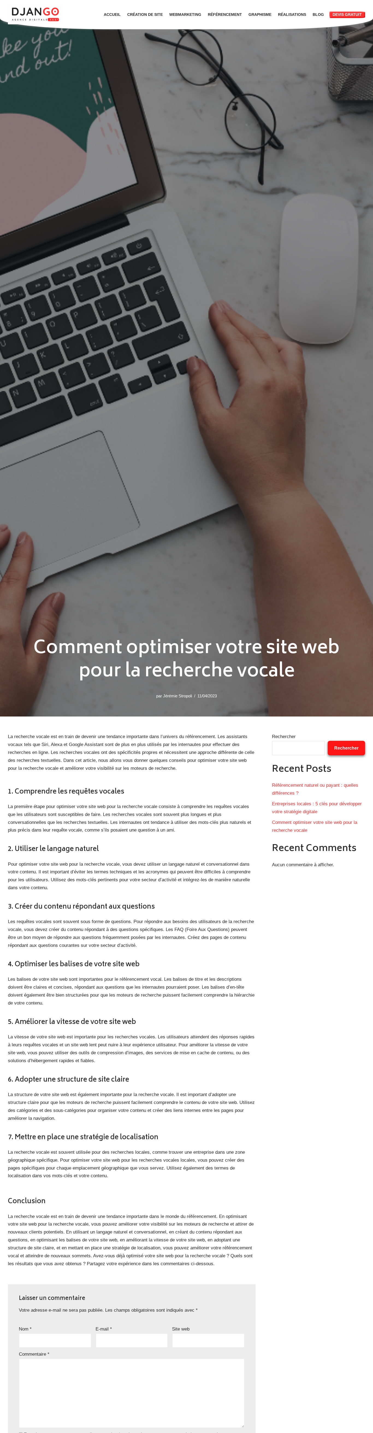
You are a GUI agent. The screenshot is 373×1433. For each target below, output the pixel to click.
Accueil (112, 15)
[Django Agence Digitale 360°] (36, 14)
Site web (181, 1329)
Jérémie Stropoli (177, 696)
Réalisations (292, 15)
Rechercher (284, 736)
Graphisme (259, 15)
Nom (25, 1329)
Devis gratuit (347, 15)
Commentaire (34, 1354)
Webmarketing (185, 15)
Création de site (145, 15)
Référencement (225, 15)
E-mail (104, 1329)
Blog (318, 15)
